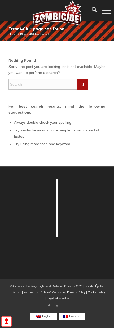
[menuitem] (91, 10)
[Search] (91, 10)
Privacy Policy (76, 292)
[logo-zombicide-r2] (57, 10)
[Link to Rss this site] (57, 306)
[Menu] (105, 10)
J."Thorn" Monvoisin (52, 292)
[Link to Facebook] (49, 306)
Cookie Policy (96, 292)
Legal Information (58, 298)
